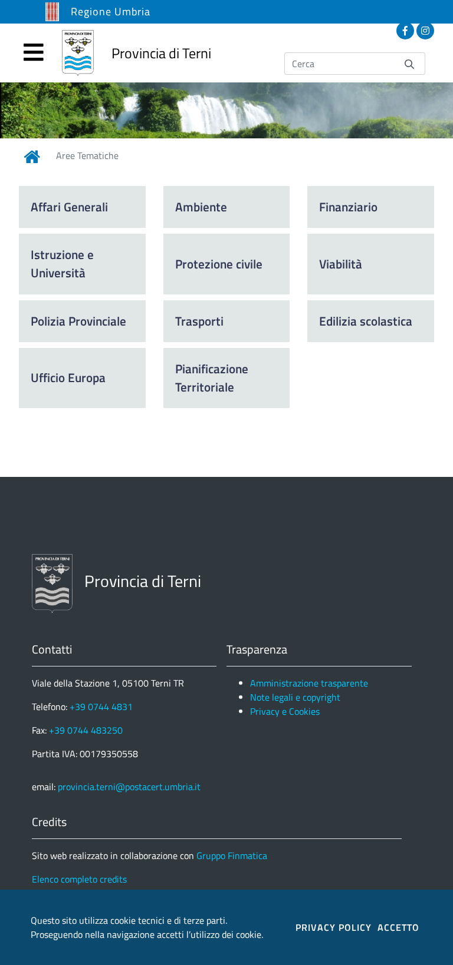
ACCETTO (398, 927)
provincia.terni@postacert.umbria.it (129, 787)
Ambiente (201, 206)
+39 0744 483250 (86, 730)
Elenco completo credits (79, 879)
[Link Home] (32, 156)
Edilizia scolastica (365, 320)
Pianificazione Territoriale (211, 377)
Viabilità (340, 263)
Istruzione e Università (62, 263)
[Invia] (409, 63)
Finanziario (348, 206)
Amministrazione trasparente (309, 683)
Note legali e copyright (295, 697)
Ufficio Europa (68, 377)
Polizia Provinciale (78, 320)
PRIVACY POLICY (334, 927)
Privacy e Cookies (285, 711)
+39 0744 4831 (101, 706)
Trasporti (199, 320)
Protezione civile (218, 263)
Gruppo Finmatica (231, 855)
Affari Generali (69, 206)
